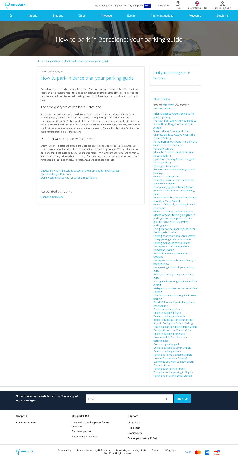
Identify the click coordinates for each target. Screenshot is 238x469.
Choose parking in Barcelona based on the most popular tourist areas (80, 170)
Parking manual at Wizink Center (171, 243)
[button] (64, 450)
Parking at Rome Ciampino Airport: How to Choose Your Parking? (173, 356)
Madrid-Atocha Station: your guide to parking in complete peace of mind (174, 216)
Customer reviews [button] (26, 422)
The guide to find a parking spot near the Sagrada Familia (174, 230)
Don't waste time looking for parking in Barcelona (69, 177)
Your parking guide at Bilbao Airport (173, 187)
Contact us (134, 422)
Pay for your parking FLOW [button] (142, 438)
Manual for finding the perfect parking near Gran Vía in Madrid (174, 199)
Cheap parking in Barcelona (56, 174)
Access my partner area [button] (84, 436)
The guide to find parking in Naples (173, 372)
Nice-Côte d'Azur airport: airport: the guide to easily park (173, 181)
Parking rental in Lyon (165, 166)
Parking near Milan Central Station (172, 375)
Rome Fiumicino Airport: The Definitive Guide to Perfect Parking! (175, 143)
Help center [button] (134, 427)
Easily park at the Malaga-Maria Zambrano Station (171, 248)
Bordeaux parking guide (166, 344)
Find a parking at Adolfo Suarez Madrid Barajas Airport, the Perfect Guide (175, 328)
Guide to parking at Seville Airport (172, 347)
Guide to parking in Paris (167, 351)
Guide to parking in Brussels (169, 333)
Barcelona (159, 78)
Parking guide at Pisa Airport (169, 368)
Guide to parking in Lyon (167, 312)
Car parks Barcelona (52, 196)
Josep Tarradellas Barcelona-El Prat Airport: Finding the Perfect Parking (173, 321)
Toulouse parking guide (166, 309)
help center (168, 104)
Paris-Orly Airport (163, 148)
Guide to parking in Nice (166, 176)
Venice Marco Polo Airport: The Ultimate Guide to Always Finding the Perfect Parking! (174, 134)
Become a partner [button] (81, 431)
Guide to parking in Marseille (169, 316)
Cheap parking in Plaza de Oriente (172, 239)
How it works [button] (135, 433)
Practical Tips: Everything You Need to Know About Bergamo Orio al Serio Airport (174, 124)
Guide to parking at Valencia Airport (173, 211)
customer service (161, 108)
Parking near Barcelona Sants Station (174, 236)
